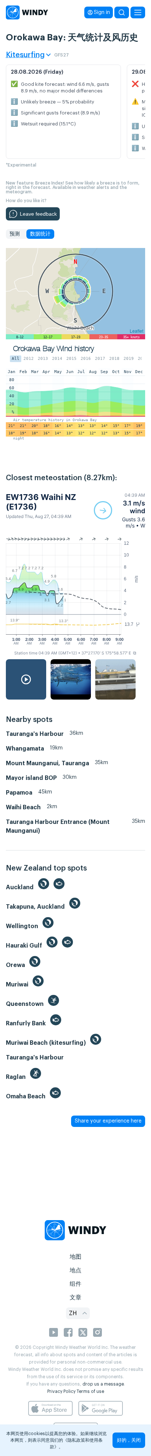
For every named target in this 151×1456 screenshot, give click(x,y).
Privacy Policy (61, 1391)
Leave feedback (38, 214)
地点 (75, 1270)
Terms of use (90, 1391)
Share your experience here (108, 1121)
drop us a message (103, 1384)
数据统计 (40, 234)
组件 (75, 1284)
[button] (119, 510)
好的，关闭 (129, 1440)
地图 (75, 1257)
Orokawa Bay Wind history (53, 348)
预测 (15, 234)
